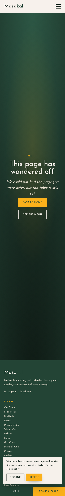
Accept (34, 477)
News (7, 438)
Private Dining (11, 425)
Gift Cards (9, 442)
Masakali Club (11, 447)
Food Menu (10, 412)
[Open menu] (58, 6)
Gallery (8, 434)
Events (7, 421)
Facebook (25, 392)
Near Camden (11, 485)
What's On (10, 429)
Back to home (32, 202)
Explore (8, 456)
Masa (14, 6)
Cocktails (9, 416)
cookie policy (13, 469)
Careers (8, 451)
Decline (15, 477)
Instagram (10, 392)
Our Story (9, 407)
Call (16, 491)
